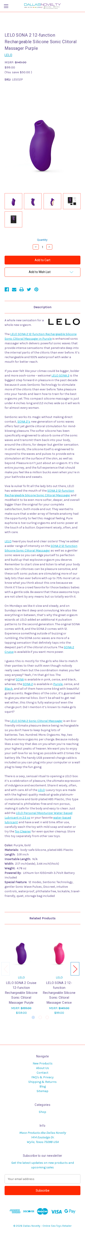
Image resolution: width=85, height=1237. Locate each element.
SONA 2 (28, 684)
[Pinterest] (36, 289)
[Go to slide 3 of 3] (47, 1017)
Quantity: (42, 239)
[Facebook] (7, 289)
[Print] (21, 289)
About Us (42, 1068)
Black (9, 689)
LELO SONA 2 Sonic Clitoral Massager (36, 721)
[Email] (14, 289)
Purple (58, 684)
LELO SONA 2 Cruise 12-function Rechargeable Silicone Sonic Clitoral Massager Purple (21, 993)
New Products (43, 1063)
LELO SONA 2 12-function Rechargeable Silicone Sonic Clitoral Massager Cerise (59, 993)
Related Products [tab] (42, 918)
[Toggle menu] (6, 6)
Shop (42, 1112)
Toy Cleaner (23, 831)
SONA (20, 679)
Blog (42, 1086)
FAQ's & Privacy (42, 1077)
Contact (42, 1073)
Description (42, 307)
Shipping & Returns (42, 1082)
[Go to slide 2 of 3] (40, 1017)
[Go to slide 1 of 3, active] (33, 1017)
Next (75, 968)
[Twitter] (29, 289)
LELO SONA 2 (60, 375)
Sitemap (42, 1091)
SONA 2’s (23, 421)
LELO (8, 541)
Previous (5, 968)
